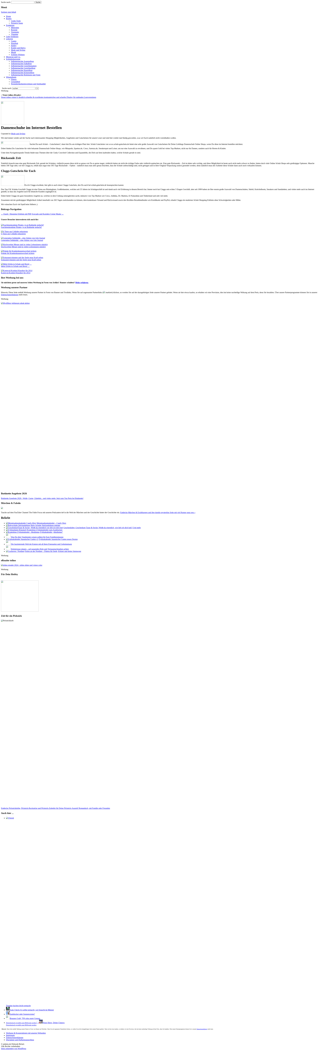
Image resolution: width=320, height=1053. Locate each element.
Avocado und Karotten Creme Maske (48, 214)
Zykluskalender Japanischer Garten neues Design (58, 539)
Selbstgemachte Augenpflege (22, 61)
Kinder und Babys (18, 48)
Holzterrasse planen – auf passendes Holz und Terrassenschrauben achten (40, 549)
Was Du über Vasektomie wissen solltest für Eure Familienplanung (37, 537)
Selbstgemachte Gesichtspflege (23, 68)
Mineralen (15, 28)
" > (22, 1023)
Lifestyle (9, 39)
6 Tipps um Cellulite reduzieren (13, 234)
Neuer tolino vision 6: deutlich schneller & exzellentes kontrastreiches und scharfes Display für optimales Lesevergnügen (48, 97)
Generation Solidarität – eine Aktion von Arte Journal (22, 240)
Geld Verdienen (12, 37)
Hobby (13, 46)
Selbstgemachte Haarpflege (21, 70)
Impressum (10, 1035)
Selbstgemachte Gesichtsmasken (23, 66)
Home (8, 16)
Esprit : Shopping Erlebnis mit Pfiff (16, 214)
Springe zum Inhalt (8, 12)
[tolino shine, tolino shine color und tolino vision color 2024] (21, 565)
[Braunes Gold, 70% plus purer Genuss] (8, 1018)
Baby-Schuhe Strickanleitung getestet (45, 525)
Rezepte (14, 30)
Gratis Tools (16, 21)
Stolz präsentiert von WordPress (13, 1048)
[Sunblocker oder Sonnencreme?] (8, 1014)
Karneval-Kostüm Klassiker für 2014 (15, 273)
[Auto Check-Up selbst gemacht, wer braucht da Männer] (8, 1010)
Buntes (9, 19)
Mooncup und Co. (13, 57)
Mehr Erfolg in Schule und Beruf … (15, 266)
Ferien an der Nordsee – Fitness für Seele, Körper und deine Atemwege (53, 551)
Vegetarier (15, 32)
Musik (13, 52)
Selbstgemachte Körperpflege (22, 73)
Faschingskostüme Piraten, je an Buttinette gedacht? (21, 227)
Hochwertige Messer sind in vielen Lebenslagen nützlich (23, 247)
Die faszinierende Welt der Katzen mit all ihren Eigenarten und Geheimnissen (41, 544)
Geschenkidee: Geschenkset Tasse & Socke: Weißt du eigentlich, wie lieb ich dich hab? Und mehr (102, 528)
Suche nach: (6, 2)
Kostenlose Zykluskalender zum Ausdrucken (44, 530)
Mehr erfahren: (81, 282)
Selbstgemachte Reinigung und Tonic (25, 75)
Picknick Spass (17, 23)
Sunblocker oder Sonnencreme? (22, 1014)
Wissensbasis (11, 77)
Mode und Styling (18, 50)
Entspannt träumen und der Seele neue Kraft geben (21, 260)
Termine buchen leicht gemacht (18, 1006)
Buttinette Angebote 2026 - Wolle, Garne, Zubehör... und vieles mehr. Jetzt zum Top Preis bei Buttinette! (42, 498)
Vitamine (14, 34)
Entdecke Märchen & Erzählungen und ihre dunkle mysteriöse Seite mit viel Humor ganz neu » (157, 512)
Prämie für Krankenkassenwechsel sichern (17, 253)
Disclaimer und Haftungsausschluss (20, 1040)
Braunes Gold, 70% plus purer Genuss (25, 1018)
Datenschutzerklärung (9, 295)
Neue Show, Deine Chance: (35, 1024)
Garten (13, 41)
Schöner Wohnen (18, 55)
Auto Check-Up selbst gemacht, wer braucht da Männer (32, 1010)
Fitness (13, 79)
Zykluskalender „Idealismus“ (51, 532)
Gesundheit (15, 82)
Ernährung (10, 25)
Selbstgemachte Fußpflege (21, 64)
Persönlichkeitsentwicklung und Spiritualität (28, 84)
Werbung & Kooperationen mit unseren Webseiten (26, 1033)
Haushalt (14, 43)
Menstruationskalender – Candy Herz (51, 523)
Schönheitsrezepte (13, 59)
